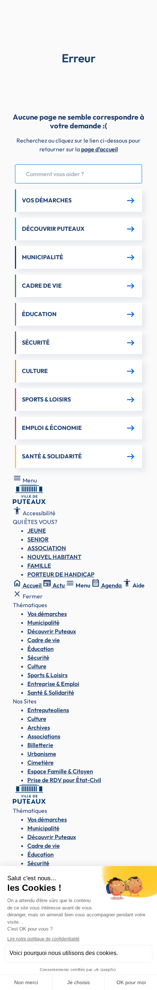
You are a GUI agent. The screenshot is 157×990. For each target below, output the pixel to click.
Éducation (40, 648)
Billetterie (40, 745)
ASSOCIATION (46, 548)
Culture (36, 666)
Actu (54, 585)
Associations (43, 736)
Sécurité (38, 657)
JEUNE (36, 530)
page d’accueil (99, 149)
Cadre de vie (43, 640)
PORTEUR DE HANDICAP (61, 574)
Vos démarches (47, 613)
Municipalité (43, 622)
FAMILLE (39, 565)
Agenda (107, 585)
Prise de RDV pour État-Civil (64, 780)
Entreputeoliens (48, 710)
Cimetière (40, 762)
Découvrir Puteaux (51, 631)
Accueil (28, 585)
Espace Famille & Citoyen (60, 771)
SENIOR (38, 539)
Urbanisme (41, 753)
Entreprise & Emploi (53, 683)
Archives (38, 727)
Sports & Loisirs (47, 675)
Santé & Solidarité (50, 692)
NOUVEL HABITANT (54, 556)
